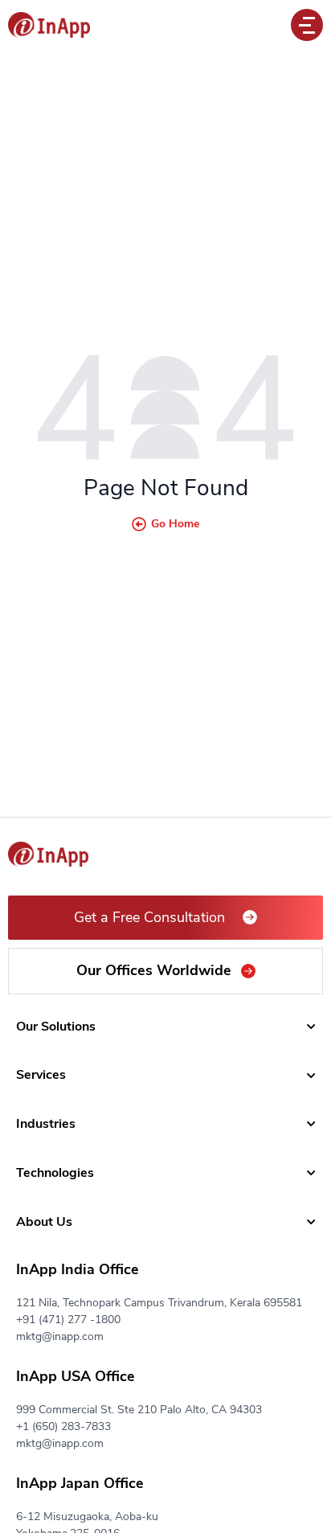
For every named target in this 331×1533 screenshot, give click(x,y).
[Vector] (49, 25)
